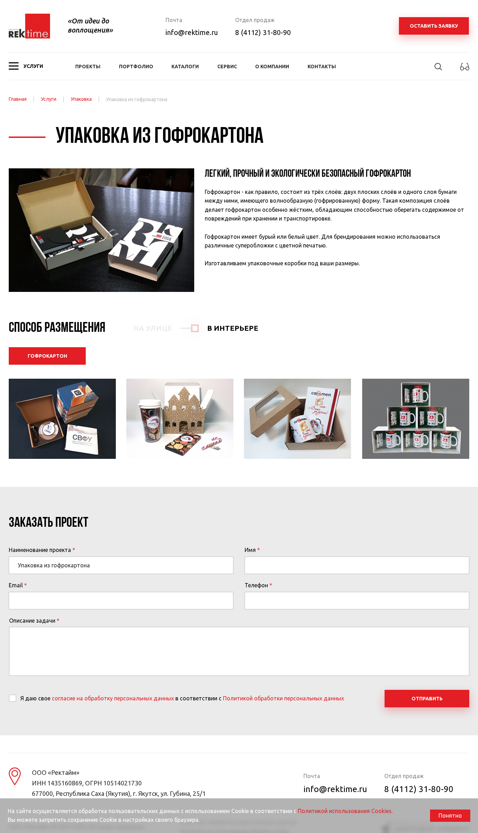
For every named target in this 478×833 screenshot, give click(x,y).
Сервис (227, 66)
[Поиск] (438, 69)
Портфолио (136, 66)
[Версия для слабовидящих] (464, 70)
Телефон (256, 585)
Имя (250, 550)
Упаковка (81, 99)
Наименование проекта (40, 550)
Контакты (322, 66)
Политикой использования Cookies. (345, 811)
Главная (18, 99)
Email (16, 585)
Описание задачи (32, 620)
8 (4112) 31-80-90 (263, 32)
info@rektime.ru (192, 32)
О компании (272, 66)
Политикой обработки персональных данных (283, 698)
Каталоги (185, 66)
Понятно (450, 815)
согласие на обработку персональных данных (113, 698)
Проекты (87, 66)
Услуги (48, 99)
